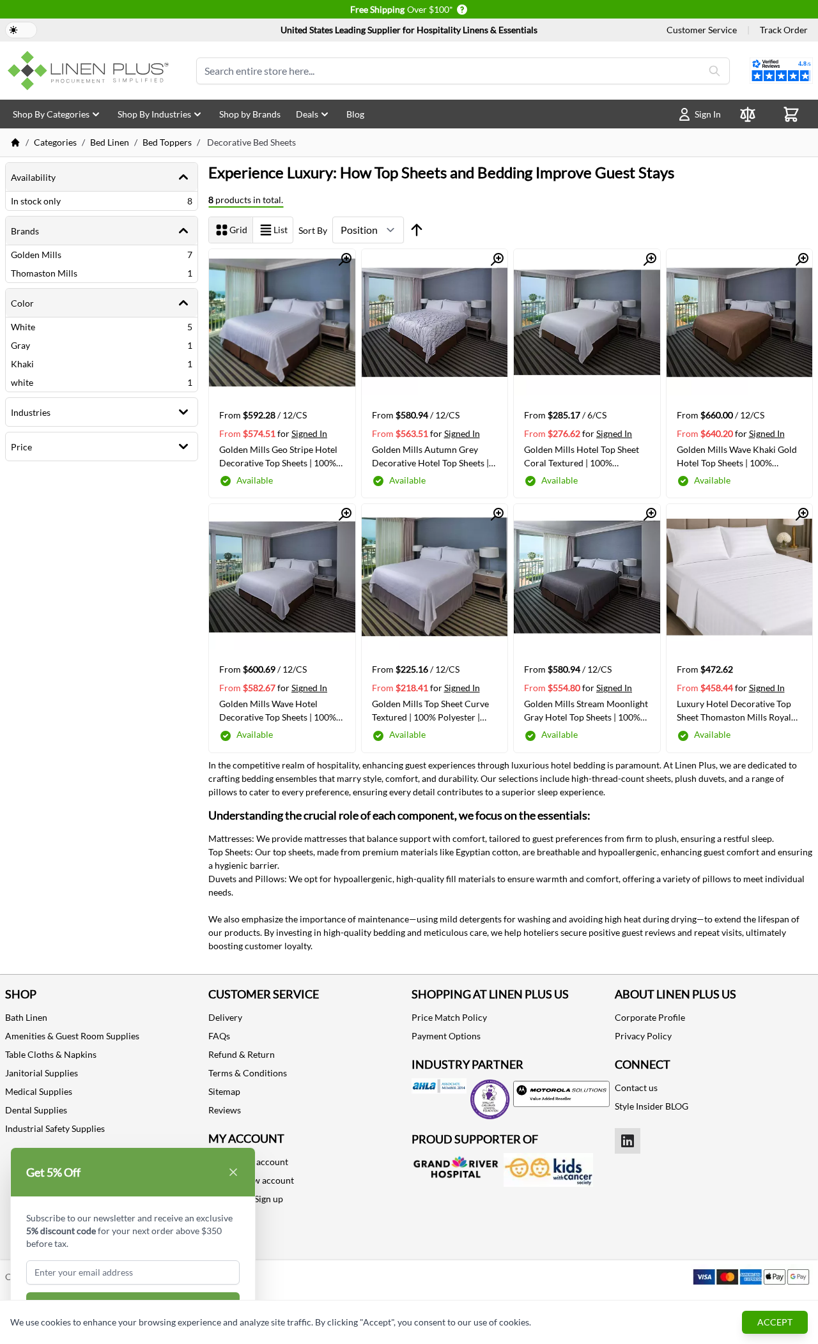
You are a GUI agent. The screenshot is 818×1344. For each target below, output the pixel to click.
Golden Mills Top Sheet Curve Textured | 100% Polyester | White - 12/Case (430, 710)
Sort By (312, 230)
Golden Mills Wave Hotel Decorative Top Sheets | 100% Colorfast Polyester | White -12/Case (277, 710)
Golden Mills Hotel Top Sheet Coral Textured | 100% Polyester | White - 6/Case (581, 456)
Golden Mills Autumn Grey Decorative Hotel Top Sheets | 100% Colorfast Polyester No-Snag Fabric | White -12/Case (431, 456)
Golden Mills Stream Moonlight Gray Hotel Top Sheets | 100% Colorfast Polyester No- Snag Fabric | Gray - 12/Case (586, 710)
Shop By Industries (154, 114)
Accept (774, 1322)
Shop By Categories (51, 114)
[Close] (233, 1172)
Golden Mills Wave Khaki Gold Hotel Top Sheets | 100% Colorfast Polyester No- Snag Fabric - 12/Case (737, 456)
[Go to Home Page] (15, 142)
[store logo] (90, 70)
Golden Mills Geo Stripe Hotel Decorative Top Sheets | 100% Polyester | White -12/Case (278, 456)
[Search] (714, 70)
